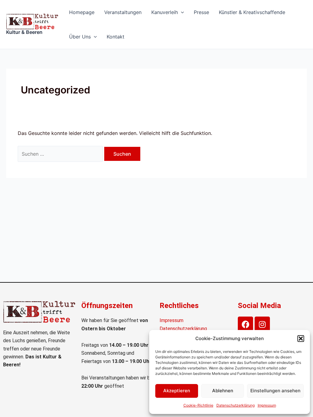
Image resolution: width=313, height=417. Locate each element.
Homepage (81, 12)
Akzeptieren (176, 390)
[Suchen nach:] (61, 154)
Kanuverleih (164, 12)
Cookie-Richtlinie (198, 405)
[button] (301, 338)
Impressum (267, 405)
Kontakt (115, 37)
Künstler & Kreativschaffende (252, 12)
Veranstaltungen (123, 12)
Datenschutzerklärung (235, 405)
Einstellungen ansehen (275, 390)
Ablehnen (222, 390)
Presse (201, 12)
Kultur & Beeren (24, 32)
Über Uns (80, 37)
